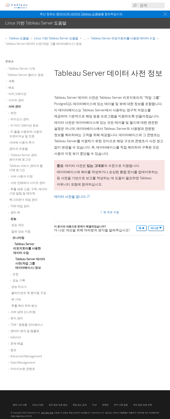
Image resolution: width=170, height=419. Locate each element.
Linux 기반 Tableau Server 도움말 (56, 38)
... (84, 38)
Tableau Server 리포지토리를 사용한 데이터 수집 (123, 38)
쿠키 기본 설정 (121, 405)
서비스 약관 (37, 405)
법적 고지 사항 (20, 405)
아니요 (155, 228)
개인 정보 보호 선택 (142, 405)
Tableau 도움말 (19, 38)
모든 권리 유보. (47, 413)
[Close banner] (165, 14)
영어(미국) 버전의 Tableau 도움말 (78, 14)
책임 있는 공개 (80, 405)
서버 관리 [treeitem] (14, 106)
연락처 (105, 405)
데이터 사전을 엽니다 (71, 197)
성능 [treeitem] (13, 218)
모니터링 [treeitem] (18, 237)
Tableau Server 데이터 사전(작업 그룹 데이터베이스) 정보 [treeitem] (30, 263)
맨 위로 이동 (111, 212)
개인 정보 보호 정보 (58, 405)
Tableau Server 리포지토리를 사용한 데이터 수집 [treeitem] (27, 248)
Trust (94, 405)
